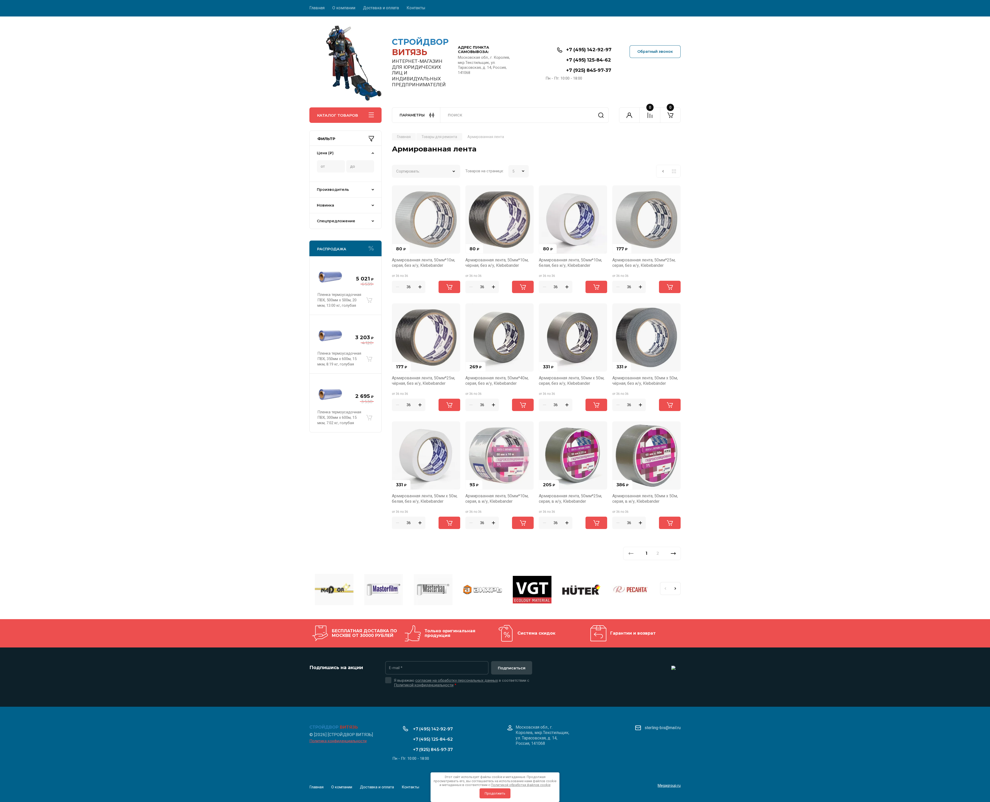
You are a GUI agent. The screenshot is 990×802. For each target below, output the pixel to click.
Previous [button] (665, 588)
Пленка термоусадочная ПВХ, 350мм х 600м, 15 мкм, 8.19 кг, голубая (339, 358)
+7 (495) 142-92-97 (589, 50)
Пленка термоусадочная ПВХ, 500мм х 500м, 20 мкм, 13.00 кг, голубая (339, 300)
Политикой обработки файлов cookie (520, 785)
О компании (343, 7)
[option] (334, 590)
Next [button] (675, 588)
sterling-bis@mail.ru (663, 727)
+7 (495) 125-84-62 (588, 60)
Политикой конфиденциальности (423, 685)
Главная (317, 7)
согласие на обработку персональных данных (456, 680)
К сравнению (399, 192)
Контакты (416, 7)
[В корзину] (369, 300)
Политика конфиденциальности (338, 741)
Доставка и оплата (381, 7)
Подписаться (511, 668)
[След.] (673, 553)
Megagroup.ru (669, 785)
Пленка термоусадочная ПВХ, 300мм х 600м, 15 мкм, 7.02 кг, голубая (339, 417)
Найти (601, 115)
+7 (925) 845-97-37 (588, 70)
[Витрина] (674, 171)
